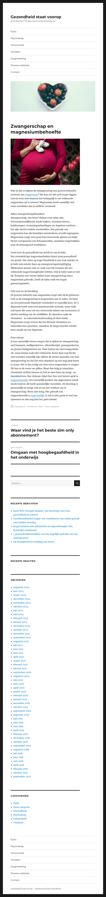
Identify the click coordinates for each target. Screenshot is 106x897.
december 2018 (21, 738)
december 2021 (21, 633)
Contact (15, 72)
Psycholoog (17, 38)
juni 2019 (18, 722)
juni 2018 (18, 757)
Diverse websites (20, 65)
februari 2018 (20, 768)
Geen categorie (52, 406)
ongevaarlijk (37, 395)
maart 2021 (19, 660)
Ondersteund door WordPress (48, 889)
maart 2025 (19, 595)
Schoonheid (17, 45)
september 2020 (22, 672)
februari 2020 (20, 695)
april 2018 (18, 765)
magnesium (31, 194)
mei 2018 (18, 761)
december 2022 (21, 625)
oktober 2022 (20, 629)
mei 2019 (18, 726)
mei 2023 (18, 614)
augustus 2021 (21, 641)
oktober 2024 (20, 606)
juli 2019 (18, 718)
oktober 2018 (20, 741)
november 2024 (22, 602)
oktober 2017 (20, 772)
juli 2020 (18, 680)
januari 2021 (20, 668)
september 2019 (22, 710)
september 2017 (22, 776)
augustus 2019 (21, 714)
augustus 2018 (21, 749)
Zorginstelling (18, 58)
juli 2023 (18, 610)
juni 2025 (18, 591)
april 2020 (18, 687)
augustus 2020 (21, 676)
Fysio (13, 31)
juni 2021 (18, 649)
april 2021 (18, 656)
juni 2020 (18, 683)
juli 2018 (17, 753)
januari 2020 (20, 699)
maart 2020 (19, 691)
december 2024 (21, 598)
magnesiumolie (19, 380)
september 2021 (22, 637)
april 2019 (18, 730)
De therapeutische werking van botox (34, 541)
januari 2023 (20, 622)
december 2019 (21, 703)
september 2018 (22, 745)
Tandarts (15, 52)
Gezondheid (20, 811)
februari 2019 (20, 734)
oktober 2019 (20, 707)
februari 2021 (20, 664)
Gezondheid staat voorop (36, 16)
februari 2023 (20, 618)
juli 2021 (17, 645)
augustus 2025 (21, 587)
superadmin (20, 406)
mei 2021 (18, 653)
